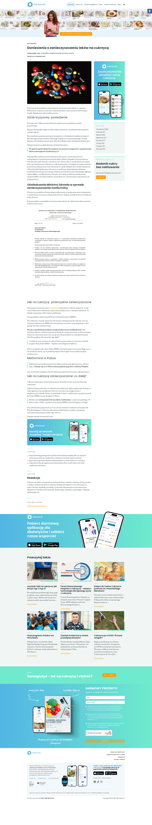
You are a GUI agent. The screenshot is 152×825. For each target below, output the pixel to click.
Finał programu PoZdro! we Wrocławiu (40, 636)
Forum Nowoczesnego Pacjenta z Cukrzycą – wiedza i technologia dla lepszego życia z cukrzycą (76, 590)
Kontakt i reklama (119, 759)
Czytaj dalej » (32, 603)
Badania (99, 135)
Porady (98, 143)
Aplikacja (71, 4)
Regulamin (121, 757)
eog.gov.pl (32, 778)
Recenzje (99, 149)
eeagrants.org (42, 778)
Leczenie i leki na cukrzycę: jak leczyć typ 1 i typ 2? (42, 587)
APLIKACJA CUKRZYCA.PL (117, 752)
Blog (119, 4)
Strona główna (31, 53)
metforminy (53, 307)
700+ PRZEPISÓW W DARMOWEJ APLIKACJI (76, 34)
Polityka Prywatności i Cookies (116, 754)
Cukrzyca (79, 4)
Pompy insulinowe (110, 4)
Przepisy (99, 146)
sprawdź (101, 177)
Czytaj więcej (109, 675)
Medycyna (99, 138)
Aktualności (31, 43)
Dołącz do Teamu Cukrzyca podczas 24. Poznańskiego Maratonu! (107, 588)
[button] (149, 11)
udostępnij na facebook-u (36, 505)
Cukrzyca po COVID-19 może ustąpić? (108, 636)
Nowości (99, 141)
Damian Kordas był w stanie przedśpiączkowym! (74, 636)
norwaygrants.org (53, 778)
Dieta (100, 4)
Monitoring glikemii (91, 4)
